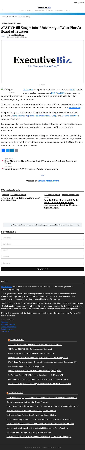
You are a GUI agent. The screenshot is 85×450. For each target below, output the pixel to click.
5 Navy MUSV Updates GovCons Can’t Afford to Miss (20, 199)
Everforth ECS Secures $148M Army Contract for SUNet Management (38, 358)
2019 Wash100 (58, 93)
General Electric (70, 115)
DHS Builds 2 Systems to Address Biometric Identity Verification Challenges (39, 437)
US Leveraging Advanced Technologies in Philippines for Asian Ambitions (38, 428)
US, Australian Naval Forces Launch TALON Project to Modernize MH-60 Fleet (40, 424)
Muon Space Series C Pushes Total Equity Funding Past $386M (34, 371)
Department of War (18, 195)
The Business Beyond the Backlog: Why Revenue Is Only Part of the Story (39, 384)
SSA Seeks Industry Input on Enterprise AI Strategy (29, 432)
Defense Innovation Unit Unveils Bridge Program (27, 402)
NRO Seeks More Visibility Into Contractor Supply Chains (31, 415)
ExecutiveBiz (6, 287)
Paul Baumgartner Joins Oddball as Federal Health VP (31, 353)
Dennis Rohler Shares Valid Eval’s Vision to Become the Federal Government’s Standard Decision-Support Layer (61, 204)
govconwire (17, 339)
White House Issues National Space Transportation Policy (31, 411)
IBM (15, 115)
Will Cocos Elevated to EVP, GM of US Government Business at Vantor (38, 379)
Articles (5, 195)
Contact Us (5, 331)
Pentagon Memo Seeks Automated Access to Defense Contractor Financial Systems (42, 406)
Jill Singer (28, 89)
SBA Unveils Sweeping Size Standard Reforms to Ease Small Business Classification (42, 398)
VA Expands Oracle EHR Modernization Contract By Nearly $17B (35, 375)
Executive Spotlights (70, 195)
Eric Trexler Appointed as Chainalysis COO (26, 366)
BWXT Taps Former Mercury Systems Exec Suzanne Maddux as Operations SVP (42, 362)
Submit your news (7, 329)
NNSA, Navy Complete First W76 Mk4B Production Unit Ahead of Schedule (39, 419)
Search (78, 225)
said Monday (75, 107)
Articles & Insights (8, 324)
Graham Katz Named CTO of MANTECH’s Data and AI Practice (35, 345)
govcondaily (16, 392)
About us (4, 322)
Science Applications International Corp (37, 115)
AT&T (72, 89)
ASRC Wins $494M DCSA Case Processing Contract (30, 349)
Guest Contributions (8, 327)
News (46, 197)
